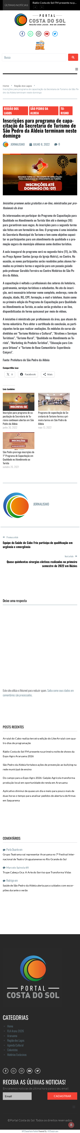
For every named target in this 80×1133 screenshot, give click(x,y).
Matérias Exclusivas (17, 1054)
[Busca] (34, 57)
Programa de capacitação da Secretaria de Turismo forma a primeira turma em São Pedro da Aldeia (53, 418)
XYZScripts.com (53, 1131)
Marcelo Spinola (15, 867)
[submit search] (73, 57)
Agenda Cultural (15, 1045)
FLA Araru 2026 (15, 1031)
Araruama (12, 1035)
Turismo (65, 110)
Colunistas (12, 1050)
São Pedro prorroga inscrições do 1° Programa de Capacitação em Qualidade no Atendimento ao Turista (18, 457)
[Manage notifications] (71, 1125)
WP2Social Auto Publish (30, 1131)
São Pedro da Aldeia (39, 110)
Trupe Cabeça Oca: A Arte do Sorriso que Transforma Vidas (37, 872)
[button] (76, 69)
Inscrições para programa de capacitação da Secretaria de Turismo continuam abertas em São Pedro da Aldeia (18, 418)
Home (6, 86)
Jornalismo (18, 144)
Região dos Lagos (23, 86)
